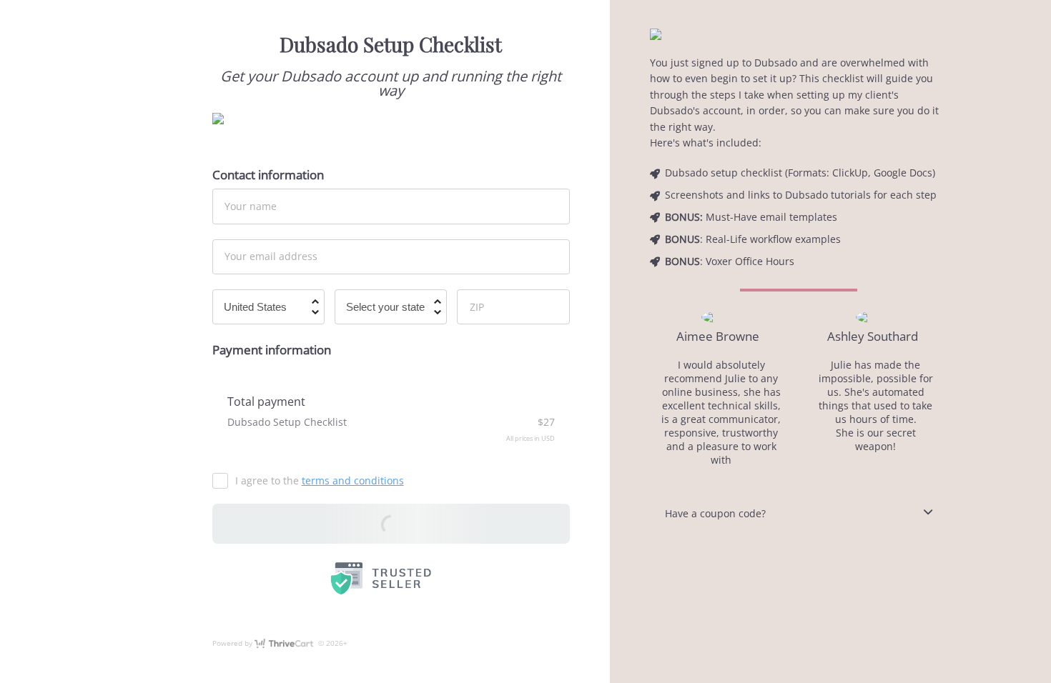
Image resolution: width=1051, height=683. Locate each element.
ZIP (477, 306)
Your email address (270, 256)
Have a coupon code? (715, 513)
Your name (250, 206)
